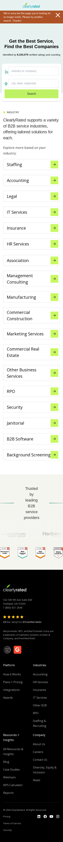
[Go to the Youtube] (45, 816)
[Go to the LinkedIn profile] (39, 816)
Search (31, 93)
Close (57, 15)
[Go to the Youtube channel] (51, 816)
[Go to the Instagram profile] (58, 816)
